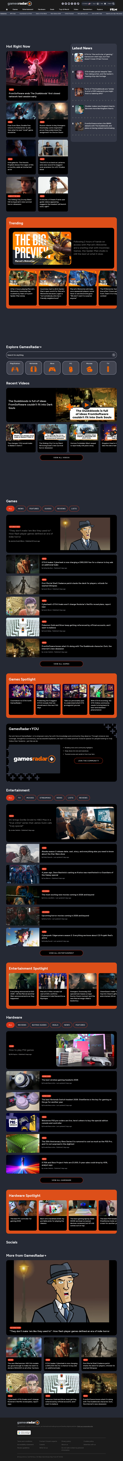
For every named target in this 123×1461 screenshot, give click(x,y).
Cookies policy (89, 1441)
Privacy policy (66, 1441)
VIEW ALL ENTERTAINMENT (61, 953)
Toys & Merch (64, 9)
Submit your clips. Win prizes (114, 13)
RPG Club (13, 13)
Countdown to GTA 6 (26, 13)
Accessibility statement (25, 1444)
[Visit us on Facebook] (72, 3)
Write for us (43, 1448)
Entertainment (28, 9)
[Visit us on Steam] (78, 3)
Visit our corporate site (85, 1426)
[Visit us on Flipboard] (66, 3)
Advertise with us (90, 1444)
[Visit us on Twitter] (63, 3)
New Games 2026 (56, 13)
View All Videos (61, 458)
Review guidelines (23, 1448)
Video (76, 9)
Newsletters (87, 9)
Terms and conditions (24, 1441)
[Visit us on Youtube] (69, 3)
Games (15, 9)
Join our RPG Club (97, 13)
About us (65, 1444)
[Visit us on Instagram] (75, 3)
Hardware (41, 9)
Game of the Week (41, 13)
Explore (100, 9)
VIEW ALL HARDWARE (61, 1180)
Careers (42, 1444)
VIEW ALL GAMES (61, 664)
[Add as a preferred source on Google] (24, 1432)
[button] (111, 4)
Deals (52, 9)
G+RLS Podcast (69, 13)
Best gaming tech (83, 13)
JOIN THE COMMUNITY (88, 761)
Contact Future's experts (48, 1441)
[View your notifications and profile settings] (105, 4)
